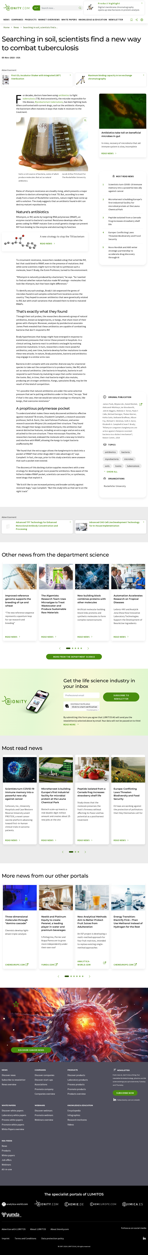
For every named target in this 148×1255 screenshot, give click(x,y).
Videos (70, 1124)
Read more (69, 724)
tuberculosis (29, 98)
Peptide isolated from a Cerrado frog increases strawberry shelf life (124, 221)
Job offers (7, 1159)
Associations (41, 1084)
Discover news (9, 1075)
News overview (9, 1084)
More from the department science (74, 656)
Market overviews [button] (49, 19)
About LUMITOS (38, 1229)
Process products (76, 1084)
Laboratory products (77, 1079)
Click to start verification (84, 707)
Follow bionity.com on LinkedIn (128, 1100)
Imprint (6, 1238)
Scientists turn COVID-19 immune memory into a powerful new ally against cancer (125, 188)
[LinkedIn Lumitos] (144, 1238)
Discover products (76, 1075)
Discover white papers (12, 1110)
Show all (112, 471)
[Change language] (142, 20)
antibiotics (63, 95)
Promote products (76, 1089)
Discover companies (44, 1075)
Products (6, 1150)
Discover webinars (43, 1110)
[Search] (80, 8)
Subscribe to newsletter (121, 697)
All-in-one (7, 1169)
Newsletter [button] (116, 19)
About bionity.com (60, 1229)
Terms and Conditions (25, 1238)
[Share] (137, 20)
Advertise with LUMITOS (14, 1229)
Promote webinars (44, 1115)
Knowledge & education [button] (93, 19)
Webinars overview (44, 1119)
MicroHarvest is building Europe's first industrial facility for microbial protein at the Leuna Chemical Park (125, 204)
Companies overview (45, 1093)
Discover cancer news (31, 1050)
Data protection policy (52, 1238)
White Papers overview (13, 1129)
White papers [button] (69, 19)
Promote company (44, 1089)
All (35, 8)
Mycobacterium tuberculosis (49, 101)
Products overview (76, 1093)
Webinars (6, 1164)
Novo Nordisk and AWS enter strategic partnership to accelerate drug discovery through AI (122, 252)
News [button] (6, 19)
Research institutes (77, 1119)
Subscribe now (125, 1092)
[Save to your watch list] (132, 20)
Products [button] (31, 19)
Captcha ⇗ (93, 710)
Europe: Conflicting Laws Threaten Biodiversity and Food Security (124, 236)
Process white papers (12, 1119)
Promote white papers (13, 1124)
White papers (8, 1155)
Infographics (73, 1115)
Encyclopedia (74, 1110)
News (4, 1145)
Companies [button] (17, 19)
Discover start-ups (44, 1079)
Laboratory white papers (14, 1115)
